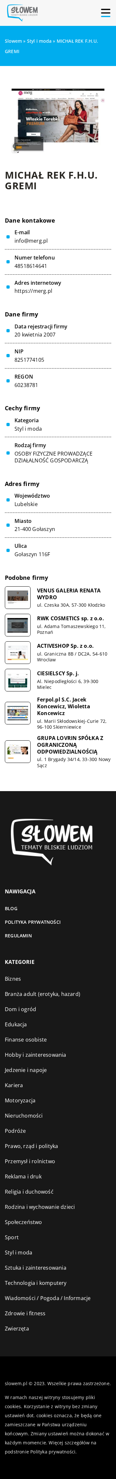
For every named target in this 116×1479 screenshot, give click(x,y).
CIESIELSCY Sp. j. (58, 673)
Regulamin (18, 936)
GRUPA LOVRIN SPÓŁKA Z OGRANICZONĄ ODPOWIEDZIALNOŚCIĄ (70, 745)
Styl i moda (28, 428)
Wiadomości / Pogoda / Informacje (48, 1298)
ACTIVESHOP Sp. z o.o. (65, 646)
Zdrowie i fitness (25, 1313)
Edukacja (16, 1024)
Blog (11, 908)
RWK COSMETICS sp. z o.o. (70, 618)
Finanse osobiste (26, 1039)
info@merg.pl (31, 240)
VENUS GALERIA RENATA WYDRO (69, 594)
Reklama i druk (23, 1176)
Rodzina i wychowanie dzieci (40, 1206)
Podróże (15, 1130)
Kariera (14, 1085)
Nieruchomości (24, 1115)
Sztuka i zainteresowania (35, 1267)
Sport (12, 1237)
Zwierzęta (17, 1328)
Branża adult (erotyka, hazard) (42, 994)
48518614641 (31, 266)
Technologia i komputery (36, 1282)
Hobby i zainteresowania (35, 1054)
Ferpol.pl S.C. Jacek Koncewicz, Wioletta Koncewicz (63, 706)
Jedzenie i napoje (26, 1070)
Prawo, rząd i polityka (31, 1146)
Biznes (13, 978)
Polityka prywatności (33, 922)
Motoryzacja (20, 1100)
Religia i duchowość (29, 1191)
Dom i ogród (20, 1009)
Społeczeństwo (23, 1222)
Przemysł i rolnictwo (30, 1161)
